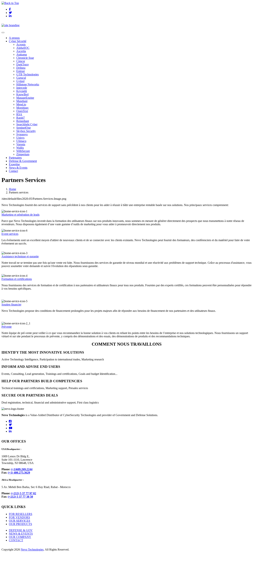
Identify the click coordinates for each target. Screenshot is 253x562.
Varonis (20, 144)
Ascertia (21, 51)
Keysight (21, 91)
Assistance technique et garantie (20, 256)
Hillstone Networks (27, 84)
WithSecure (23, 151)
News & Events (18, 167)
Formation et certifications (16, 279)
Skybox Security (26, 131)
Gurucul (21, 77)
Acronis (21, 44)
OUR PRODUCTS (20, 524)
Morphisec (22, 107)
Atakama (21, 54)
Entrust (20, 71)
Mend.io (21, 104)
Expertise (14, 164)
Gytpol (20, 81)
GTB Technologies (27, 74)
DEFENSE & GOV (21, 530)
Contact (13, 171)
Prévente (6, 326)
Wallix (20, 147)
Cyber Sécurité (17, 41)
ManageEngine (25, 97)
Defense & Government (23, 161)
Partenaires (15, 157)
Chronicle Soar (25, 57)
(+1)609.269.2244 (21, 469)
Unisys (20, 137)
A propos (14, 37)
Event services (9, 233)
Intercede (21, 87)
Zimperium (22, 154)
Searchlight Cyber (26, 124)
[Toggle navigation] (2, 32)
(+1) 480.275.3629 (19, 472)
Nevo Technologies (32, 549)
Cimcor (20, 61)
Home (12, 189)
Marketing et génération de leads (20, 214)
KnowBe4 (22, 94)
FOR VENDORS (19, 517)
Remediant (22, 121)
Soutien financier (11, 304)
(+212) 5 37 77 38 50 (20, 496)
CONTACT (16, 540)
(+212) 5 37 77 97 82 (23, 493)
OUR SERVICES (19, 520)
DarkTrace (22, 64)
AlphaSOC (22, 47)
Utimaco (21, 141)
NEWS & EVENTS (21, 533)
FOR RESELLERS (20, 514)
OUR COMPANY (20, 537)
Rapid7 (20, 117)
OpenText (22, 111)
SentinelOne (23, 127)
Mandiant (21, 101)
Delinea (20, 67)
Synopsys (22, 134)
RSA (19, 114)
